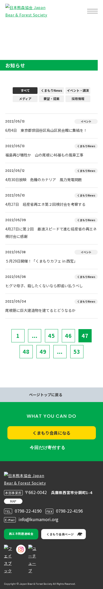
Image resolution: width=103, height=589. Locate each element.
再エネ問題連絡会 (21, 533)
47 (85, 335)
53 (76, 351)
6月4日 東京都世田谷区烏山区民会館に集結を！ (46, 130)
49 (43, 351)
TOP (12, 28)
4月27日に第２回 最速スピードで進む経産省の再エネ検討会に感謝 (51, 232)
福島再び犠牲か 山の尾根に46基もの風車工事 (44, 155)
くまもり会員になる (51, 433)
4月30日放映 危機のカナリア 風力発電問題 (43, 179)
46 (68, 335)
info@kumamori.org (38, 519)
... (35, 335)
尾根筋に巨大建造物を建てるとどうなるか (40, 310)
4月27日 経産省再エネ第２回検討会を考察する (45, 204)
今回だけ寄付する (47, 447)
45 (51, 335)
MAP (13, 501)
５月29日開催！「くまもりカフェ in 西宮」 (41, 261)
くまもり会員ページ (60, 534)
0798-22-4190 (28, 511)
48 (26, 351)
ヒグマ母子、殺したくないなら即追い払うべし (44, 285)
